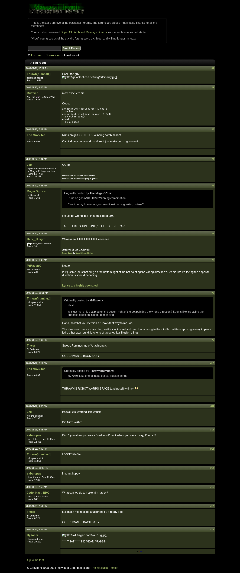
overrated (91, 285)
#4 (213, 159)
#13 (212, 448)
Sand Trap (67, 253)
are (73, 285)
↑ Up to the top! (34, 560)
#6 (213, 233)
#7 (213, 260)
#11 (212, 406)
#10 (212, 363)
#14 (212, 468)
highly (80, 285)
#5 (213, 185)
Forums (36, 55)
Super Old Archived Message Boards (84, 32)
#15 (212, 487)
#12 (212, 429)
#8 (213, 293)
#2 (213, 87)
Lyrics (66, 285)
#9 (213, 340)
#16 (212, 506)
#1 (213, 68)
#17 (212, 529)
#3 (213, 129)
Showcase (53, 55)
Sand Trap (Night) (84, 253)
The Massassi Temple (104, 567)
